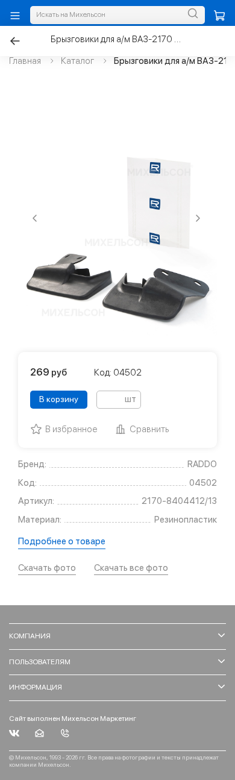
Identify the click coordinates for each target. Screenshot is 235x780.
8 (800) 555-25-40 (65, 733)
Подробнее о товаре (61, 541)
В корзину (58, 399)
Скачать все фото (131, 567)
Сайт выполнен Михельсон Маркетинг (72, 718)
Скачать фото (47, 567)
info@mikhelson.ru (39, 733)
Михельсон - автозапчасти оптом (14, 733)
